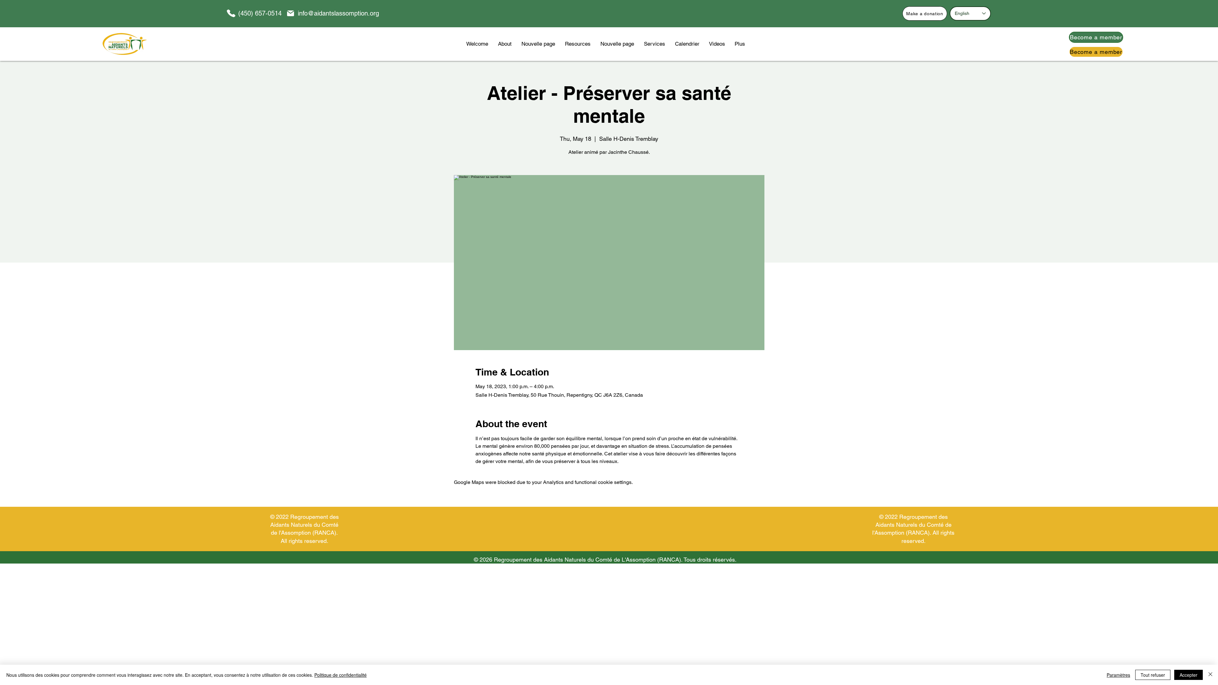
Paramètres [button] (1118, 675)
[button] (577, 44)
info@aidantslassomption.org (338, 13)
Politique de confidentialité (340, 675)
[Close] (1210, 675)
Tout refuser (1153, 675)
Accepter (1188, 675)
